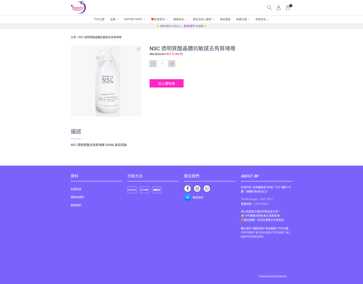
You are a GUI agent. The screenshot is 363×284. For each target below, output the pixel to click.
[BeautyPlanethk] (78, 7)
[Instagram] (197, 188)
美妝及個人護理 (202, 19)
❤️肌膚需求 (158, 19)
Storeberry (280, 276)
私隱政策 (76, 189)
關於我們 (246, 228)
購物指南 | (259, 228)
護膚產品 (178, 19)
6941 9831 (266, 199)
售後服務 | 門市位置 (276, 228)
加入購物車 (166, 84)
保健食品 (260, 19)
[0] (287, 7)
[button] (139, 49)
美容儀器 (225, 19)
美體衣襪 (241, 19)
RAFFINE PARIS (133, 19)
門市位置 (99, 19)
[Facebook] (187, 188)
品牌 (113, 19)
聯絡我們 (76, 205)
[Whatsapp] (206, 188)
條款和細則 (77, 197)
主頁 (73, 37)
